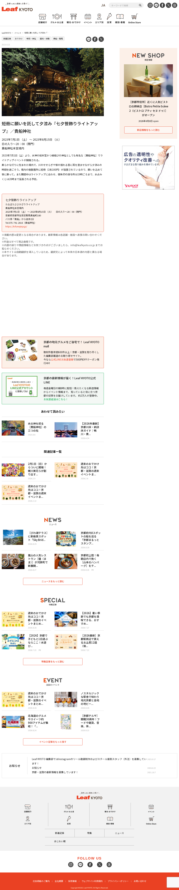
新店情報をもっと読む (148, 130)
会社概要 (59, 880)
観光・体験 (44, 38)
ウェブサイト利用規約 (92, 880)
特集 (89, 833)
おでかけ (19, 38)
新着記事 (7, 38)
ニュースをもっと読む (53, 581)
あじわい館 (60, 841)
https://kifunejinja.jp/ (16, 226)
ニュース (119, 833)
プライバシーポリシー (118, 880)
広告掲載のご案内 (41, 880)
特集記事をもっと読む (52, 661)
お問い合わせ (140, 880)
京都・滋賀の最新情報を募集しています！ (55, 772)
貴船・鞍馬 (58, 38)
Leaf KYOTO (6, 33)
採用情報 (72, 880)
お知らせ (37, 767)
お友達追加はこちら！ (56, 399)
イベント (17, 33)
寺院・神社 (31, 38)
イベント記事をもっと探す (52, 741)
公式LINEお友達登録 (62, 359)
